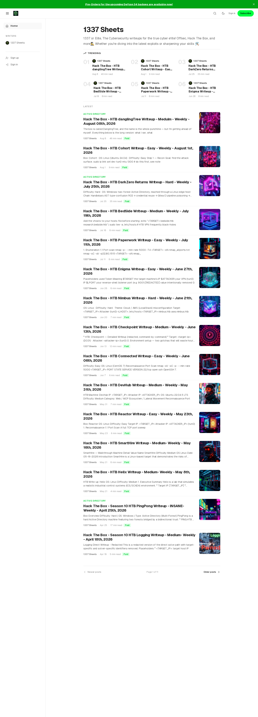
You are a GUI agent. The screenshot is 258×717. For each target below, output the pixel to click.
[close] (254, 4)
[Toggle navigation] (7, 13)
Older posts (210, 572)
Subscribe (245, 13)
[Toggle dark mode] (223, 13)
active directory (94, 114)
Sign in (232, 13)
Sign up (15, 57)
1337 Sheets (18, 42)
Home (14, 25)
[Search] (215, 13)
